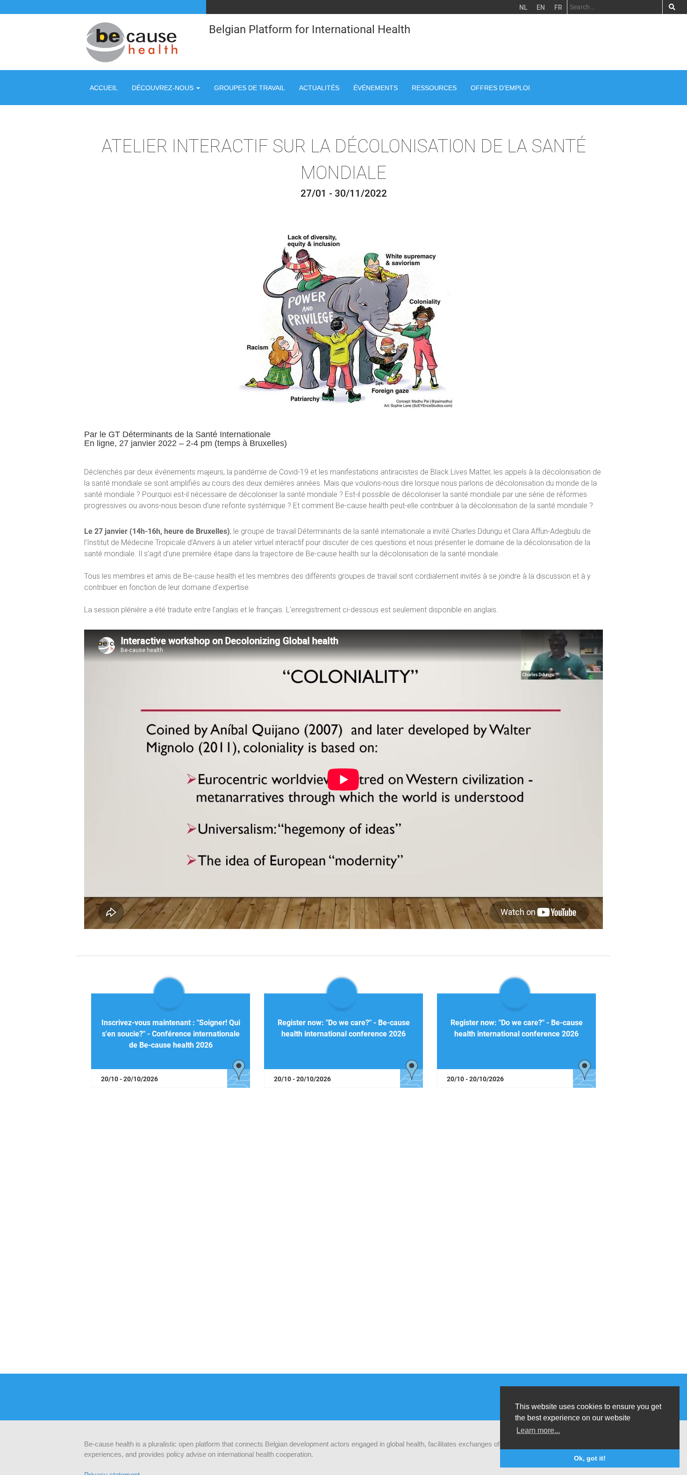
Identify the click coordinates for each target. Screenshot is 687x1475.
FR (558, 7)
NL (523, 7)
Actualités (319, 88)
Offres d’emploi (500, 88)
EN (541, 7)
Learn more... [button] (538, 1430)
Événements (375, 88)
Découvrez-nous (163, 88)
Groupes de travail (249, 88)
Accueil (104, 88)
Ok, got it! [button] (590, 1458)
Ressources (434, 88)
